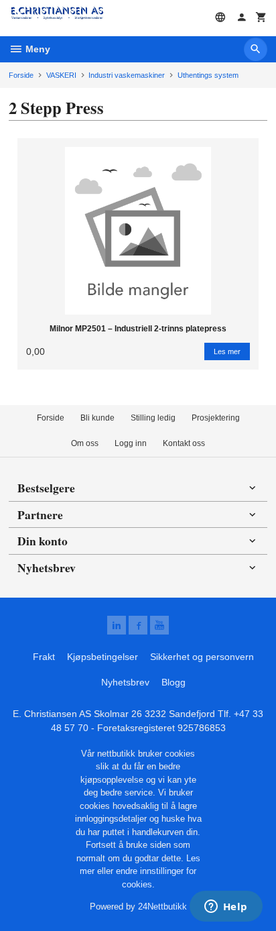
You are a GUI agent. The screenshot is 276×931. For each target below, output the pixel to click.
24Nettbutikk (162, 906)
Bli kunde (97, 418)
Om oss (84, 443)
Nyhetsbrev (125, 682)
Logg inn (131, 443)
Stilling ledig (153, 418)
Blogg (173, 682)
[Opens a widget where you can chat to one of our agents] (226, 907)
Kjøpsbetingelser (102, 656)
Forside (21, 75)
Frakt (44, 656)
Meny (36, 49)
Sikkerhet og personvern (202, 656)
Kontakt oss (184, 443)
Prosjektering (216, 418)
